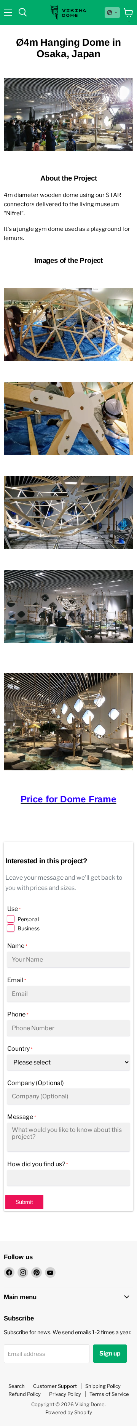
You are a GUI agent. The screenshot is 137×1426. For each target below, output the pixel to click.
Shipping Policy (103, 1386)
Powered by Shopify (68, 1412)
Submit (24, 1202)
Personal (28, 919)
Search (16, 1386)
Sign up (110, 1353)
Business (29, 928)
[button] (112, 12)
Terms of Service (109, 1394)
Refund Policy (24, 1394)
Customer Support (55, 1386)
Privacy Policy (65, 1394)
